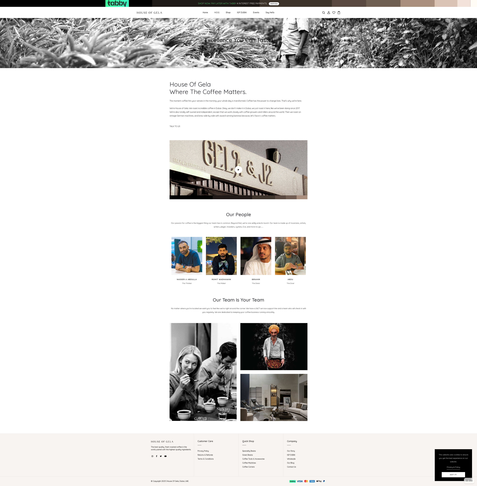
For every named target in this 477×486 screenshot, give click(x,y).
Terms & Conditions (206, 459)
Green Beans (247, 455)
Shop (228, 12)
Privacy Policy (203, 451)
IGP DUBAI (242, 12)
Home (205, 12)
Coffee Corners (248, 467)
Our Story (291, 451)
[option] (186, 261)
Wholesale (291, 459)
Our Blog (290, 463)
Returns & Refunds (205, 455)
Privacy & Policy (453, 467)
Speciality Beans (249, 451)
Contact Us (291, 467)
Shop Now (274, 4)
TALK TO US (175, 126)
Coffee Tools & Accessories (253, 459)
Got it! (453, 475)
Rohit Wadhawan (221, 279)
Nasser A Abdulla (187, 279)
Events (256, 12)
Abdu (290, 279)
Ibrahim (256, 279)
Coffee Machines (249, 463)
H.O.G (216, 12)
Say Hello (270, 12)
